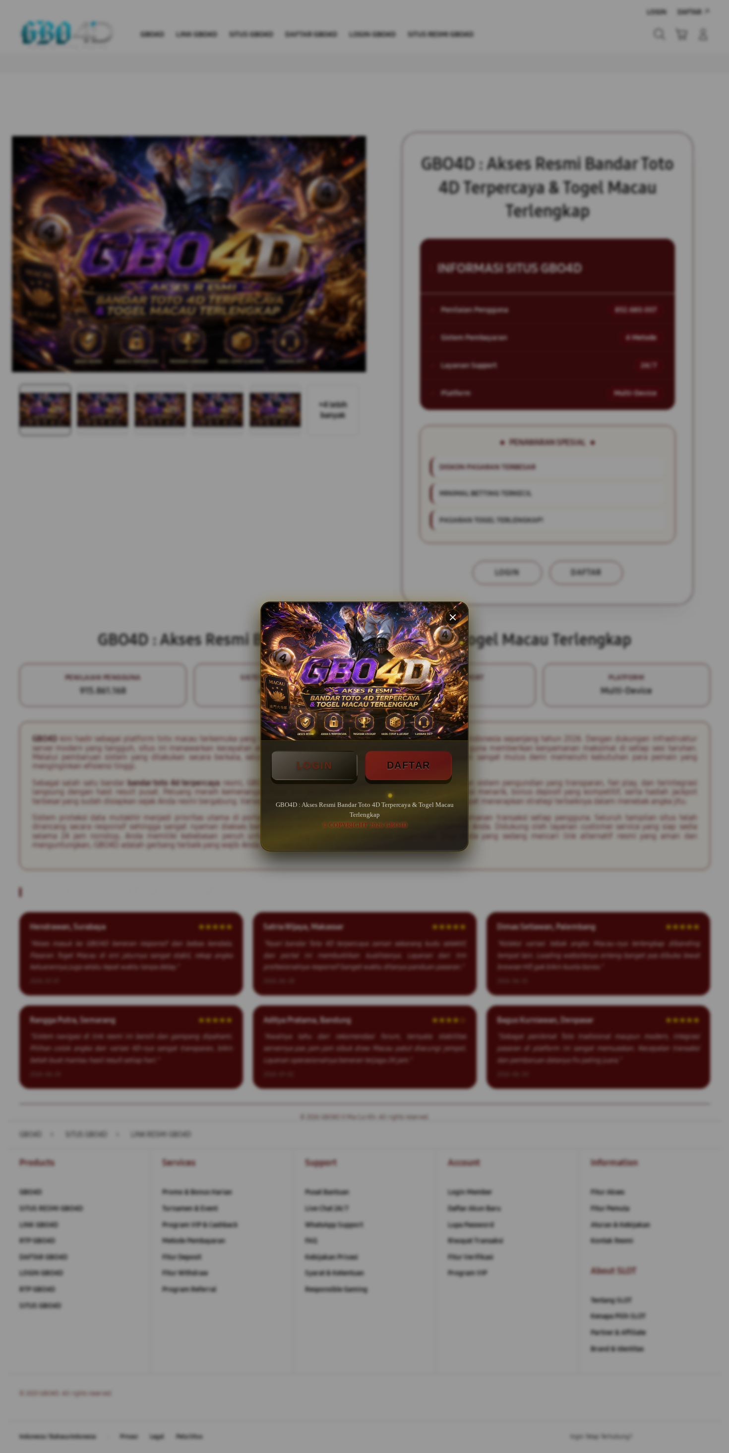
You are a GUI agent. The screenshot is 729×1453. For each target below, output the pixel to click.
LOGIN (314, 765)
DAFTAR (408, 765)
